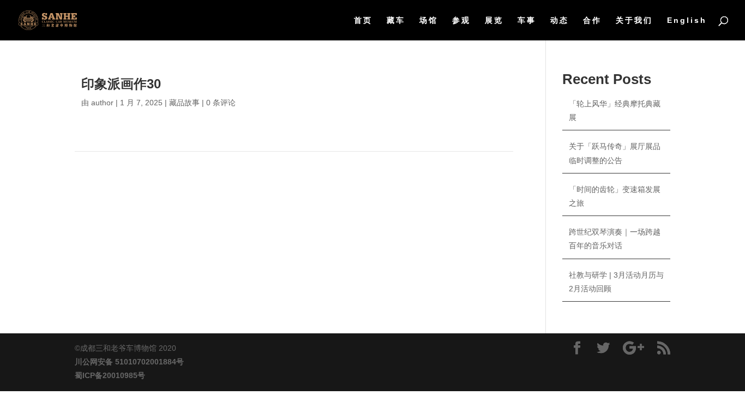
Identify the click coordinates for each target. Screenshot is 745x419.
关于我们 (634, 20)
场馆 (428, 20)
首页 (363, 20)
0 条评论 (221, 102)
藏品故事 (184, 102)
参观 (461, 20)
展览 (494, 20)
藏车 (396, 20)
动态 (559, 20)
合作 (592, 20)
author (102, 102)
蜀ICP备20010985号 (110, 375)
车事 (527, 20)
